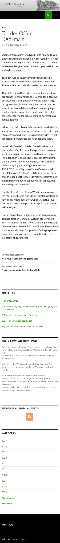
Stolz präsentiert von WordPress (15, 539)
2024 (4, 480)
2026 (4, 492)
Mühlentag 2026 (10, 300)
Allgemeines (8, 497)
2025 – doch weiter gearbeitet (17, 320)
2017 (4, 440)
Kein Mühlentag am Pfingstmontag (20, 257)
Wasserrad (7, 503)
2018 (4, 446)
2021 (4, 463)
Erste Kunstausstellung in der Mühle (21, 268)
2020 (4, 28)
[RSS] (29, 417)
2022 (4, 469)
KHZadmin (25, 45)
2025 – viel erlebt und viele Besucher (20, 315)
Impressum (7, 524)
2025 (4, 486)
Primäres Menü (56, 15)
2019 (4, 452)
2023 (4, 475)
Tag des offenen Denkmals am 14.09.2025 (22, 326)
